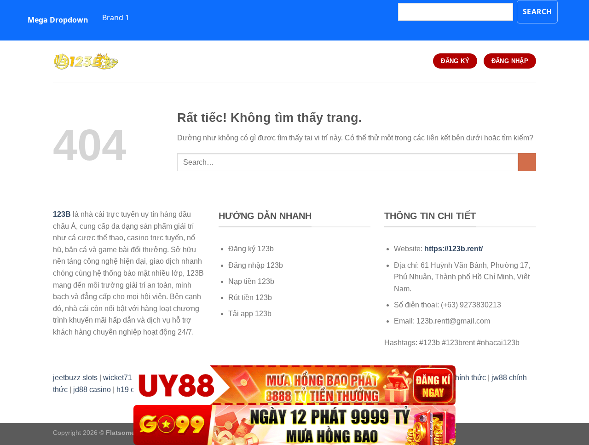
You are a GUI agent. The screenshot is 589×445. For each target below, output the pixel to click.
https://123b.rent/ (453, 249)
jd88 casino (92, 389)
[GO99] (294, 425)
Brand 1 (115, 17)
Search (537, 11)
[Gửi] (527, 162)
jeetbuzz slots (75, 377)
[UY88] (294, 385)
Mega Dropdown (58, 20)
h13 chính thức (461, 377)
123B (62, 214)
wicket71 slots (126, 377)
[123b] (99, 61)
